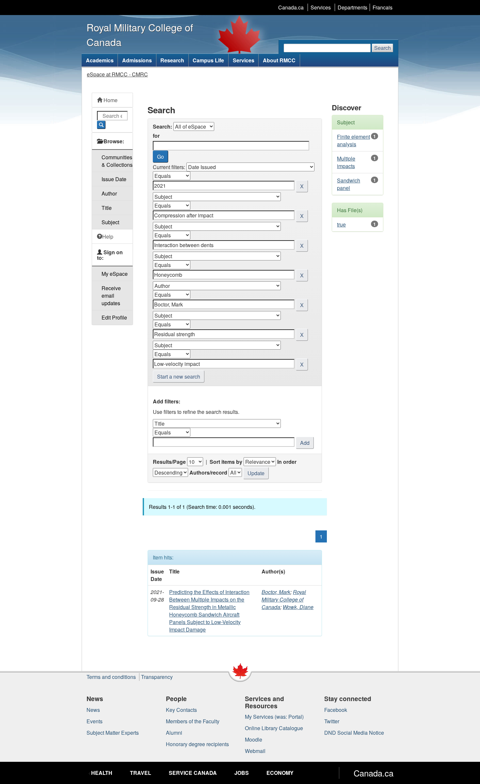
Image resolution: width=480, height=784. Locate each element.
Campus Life (208, 60)
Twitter (331, 721)
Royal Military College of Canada (284, 599)
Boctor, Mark (276, 592)
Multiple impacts (346, 162)
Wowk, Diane (298, 607)
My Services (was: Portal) (274, 716)
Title (107, 208)
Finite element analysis (353, 140)
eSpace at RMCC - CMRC (117, 74)
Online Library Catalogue (274, 728)
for (156, 135)
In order (286, 461)
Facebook (335, 709)
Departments (352, 7)
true (341, 224)
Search (382, 48)
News (93, 709)
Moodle (253, 739)
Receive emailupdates (111, 295)
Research (172, 60)
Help (107, 236)
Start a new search (178, 376)
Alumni (174, 732)
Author (109, 193)
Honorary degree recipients (197, 744)
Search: (162, 126)
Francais (382, 7)
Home (110, 100)
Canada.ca (291, 7)
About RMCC (279, 60)
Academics (100, 60)
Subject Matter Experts (113, 732)
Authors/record (208, 472)
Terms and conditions (111, 677)
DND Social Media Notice (354, 732)
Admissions (137, 60)
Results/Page (169, 461)
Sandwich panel (348, 184)
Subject (110, 222)
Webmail (255, 751)
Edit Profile (114, 317)
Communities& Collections (117, 160)
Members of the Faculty (192, 721)
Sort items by (226, 461)
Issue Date (114, 179)
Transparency (157, 677)
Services (321, 7)
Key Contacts (181, 709)
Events (95, 721)
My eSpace (115, 273)
